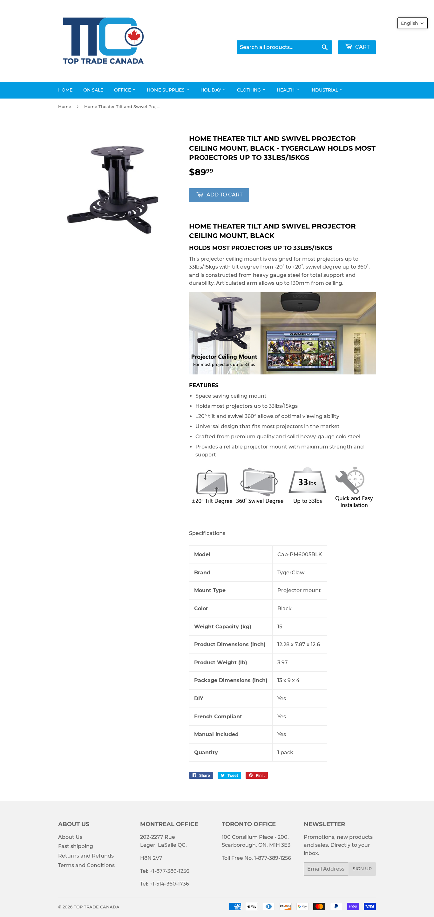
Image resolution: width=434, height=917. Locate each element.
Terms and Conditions (86, 865)
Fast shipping (75, 846)
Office (123, 90)
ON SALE (93, 90)
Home (65, 90)
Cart (362, 47)
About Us (70, 837)
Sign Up (362, 869)
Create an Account (355, 31)
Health (286, 90)
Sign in (315, 31)
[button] (412, 23)
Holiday (211, 90)
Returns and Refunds (86, 856)
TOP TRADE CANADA (96, 906)
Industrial (324, 90)
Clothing (249, 90)
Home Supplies (166, 90)
